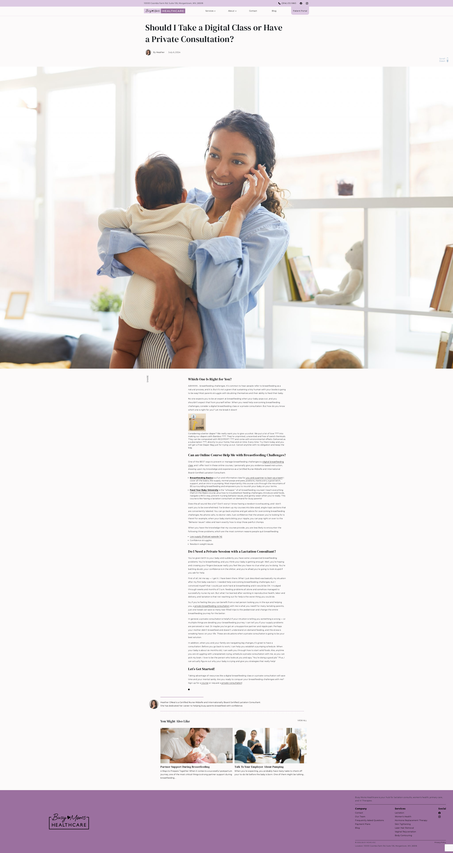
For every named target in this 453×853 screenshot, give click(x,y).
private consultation (231, 683)
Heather (160, 52)
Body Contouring (403, 835)
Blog (274, 11)
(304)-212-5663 (288, 3)
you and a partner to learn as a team (264, 478)
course (204, 683)
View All (302, 720)
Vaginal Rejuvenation (405, 832)
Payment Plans (362, 824)
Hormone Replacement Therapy (411, 820)
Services (209, 11)
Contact (253, 11)
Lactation (399, 813)
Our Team (360, 816)
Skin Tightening (403, 824)
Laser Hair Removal (404, 828)
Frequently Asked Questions (369, 820)
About (231, 11)
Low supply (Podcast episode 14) (206, 536)
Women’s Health (403, 816)
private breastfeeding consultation (211, 606)
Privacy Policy (440, 842)
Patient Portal (300, 11)
